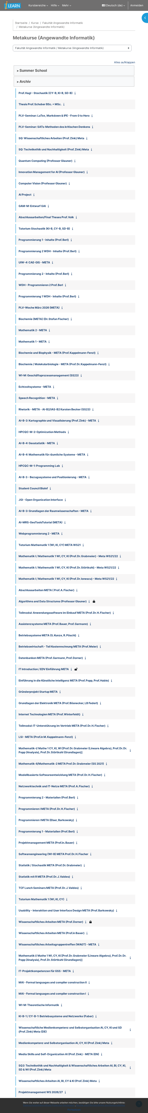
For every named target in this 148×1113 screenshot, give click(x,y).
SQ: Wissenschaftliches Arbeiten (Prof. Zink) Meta (51, 138)
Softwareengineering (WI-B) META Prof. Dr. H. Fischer (53, 854)
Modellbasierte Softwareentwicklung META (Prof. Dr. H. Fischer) (60, 775)
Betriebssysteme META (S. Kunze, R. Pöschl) (47, 635)
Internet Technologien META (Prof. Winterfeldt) (49, 714)
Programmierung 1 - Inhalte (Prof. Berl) (44, 240)
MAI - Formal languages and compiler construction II (53, 982)
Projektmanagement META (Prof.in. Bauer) (46, 842)
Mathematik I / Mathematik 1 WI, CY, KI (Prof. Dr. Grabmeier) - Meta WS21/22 (68, 556)
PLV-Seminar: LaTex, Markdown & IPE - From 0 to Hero (54, 115)
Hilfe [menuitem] (54, 5)
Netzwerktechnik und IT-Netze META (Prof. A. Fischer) (54, 786)
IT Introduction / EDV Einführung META (44, 669)
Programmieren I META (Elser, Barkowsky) (46, 820)
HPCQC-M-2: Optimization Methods (42, 432)
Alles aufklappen (124, 62)
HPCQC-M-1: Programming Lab (39, 465)
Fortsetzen (74, 1109)
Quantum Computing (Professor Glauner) (45, 161)
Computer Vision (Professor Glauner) (43, 183)
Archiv (25, 81)
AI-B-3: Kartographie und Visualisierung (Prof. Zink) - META (57, 420)
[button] (113, 5)
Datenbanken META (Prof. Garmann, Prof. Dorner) (51, 658)
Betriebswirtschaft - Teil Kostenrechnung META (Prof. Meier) (58, 646)
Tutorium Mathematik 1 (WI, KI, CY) (41, 899)
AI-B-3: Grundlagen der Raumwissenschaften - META (53, 511)
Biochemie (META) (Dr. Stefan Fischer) (44, 319)
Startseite (21, 23)
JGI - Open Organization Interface (41, 499)
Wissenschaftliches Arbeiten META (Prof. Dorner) (51, 922)
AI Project (25, 194)
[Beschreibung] (75, 93)
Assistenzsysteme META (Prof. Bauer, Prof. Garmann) (53, 624)
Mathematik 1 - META (33, 341)
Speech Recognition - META (37, 398)
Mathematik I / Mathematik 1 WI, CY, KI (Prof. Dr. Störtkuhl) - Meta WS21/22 (67, 567)
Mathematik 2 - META (33, 330)
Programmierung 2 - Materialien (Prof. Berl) (47, 797)
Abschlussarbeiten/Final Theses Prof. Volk (46, 217)
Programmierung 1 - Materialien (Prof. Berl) (47, 831)
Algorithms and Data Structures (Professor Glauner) (53, 601)
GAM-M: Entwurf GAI (32, 206)
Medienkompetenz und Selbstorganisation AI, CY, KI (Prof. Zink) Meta (64, 1043)
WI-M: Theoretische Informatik (39, 1005)
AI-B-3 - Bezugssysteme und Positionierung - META (52, 477)
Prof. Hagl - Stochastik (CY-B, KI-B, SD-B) (46, 93)
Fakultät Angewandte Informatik (62, 23)
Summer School (33, 70)
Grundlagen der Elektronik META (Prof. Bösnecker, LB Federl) (58, 703)
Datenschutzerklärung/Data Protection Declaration (49, 1105)
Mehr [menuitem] (65, 5)
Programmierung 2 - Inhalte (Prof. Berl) (44, 273)
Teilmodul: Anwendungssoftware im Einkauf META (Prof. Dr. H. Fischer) (65, 612)
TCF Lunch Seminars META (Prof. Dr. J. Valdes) (49, 888)
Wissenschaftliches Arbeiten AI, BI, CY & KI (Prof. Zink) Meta (58, 1081)
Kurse (35, 23)
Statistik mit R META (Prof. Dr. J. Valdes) (44, 876)
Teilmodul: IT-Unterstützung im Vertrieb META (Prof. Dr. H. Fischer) (62, 725)
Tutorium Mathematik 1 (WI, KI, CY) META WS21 (50, 545)
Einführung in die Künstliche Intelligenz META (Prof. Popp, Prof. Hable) (64, 680)
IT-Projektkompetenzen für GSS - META (45, 971)
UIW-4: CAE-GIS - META (34, 262)
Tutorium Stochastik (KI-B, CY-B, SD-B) (44, 228)
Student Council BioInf (33, 488)
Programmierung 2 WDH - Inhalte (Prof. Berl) (48, 251)
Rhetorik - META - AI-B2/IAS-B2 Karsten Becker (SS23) (54, 409)
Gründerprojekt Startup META (38, 691)
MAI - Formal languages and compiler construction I (52, 993)
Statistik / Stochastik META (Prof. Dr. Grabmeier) (50, 865)
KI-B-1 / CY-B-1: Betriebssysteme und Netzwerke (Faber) (56, 1016)
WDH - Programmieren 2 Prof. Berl (41, 285)
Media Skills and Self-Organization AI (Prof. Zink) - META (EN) (59, 1054)
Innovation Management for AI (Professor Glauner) (52, 172)
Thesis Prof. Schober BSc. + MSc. (40, 104)
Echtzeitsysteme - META (35, 386)
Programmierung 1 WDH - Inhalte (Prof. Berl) (47, 296)
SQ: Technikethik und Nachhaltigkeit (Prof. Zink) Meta (54, 149)
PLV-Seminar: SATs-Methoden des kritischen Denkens (54, 127)
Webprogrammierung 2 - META (39, 533)
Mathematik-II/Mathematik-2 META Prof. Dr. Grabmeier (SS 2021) (61, 763)
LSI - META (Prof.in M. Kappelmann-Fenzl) (46, 737)
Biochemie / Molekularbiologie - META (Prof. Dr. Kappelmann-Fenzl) (62, 364)
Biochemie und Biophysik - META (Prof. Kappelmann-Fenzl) (57, 352)
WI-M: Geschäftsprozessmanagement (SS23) (49, 375)
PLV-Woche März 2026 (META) (39, 307)
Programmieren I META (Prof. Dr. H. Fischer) (47, 809)
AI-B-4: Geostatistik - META (37, 443)
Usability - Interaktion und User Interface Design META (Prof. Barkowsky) (66, 910)
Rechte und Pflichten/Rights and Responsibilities (100, 1105)
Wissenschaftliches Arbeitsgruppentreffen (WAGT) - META (57, 944)
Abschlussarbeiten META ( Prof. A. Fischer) (46, 590)
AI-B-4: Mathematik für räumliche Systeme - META (52, 454)
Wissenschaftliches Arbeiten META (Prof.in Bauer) (51, 933)
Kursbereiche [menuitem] (37, 5)
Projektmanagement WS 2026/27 (41, 1092)
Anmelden (136, 5)
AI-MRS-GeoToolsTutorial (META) (40, 522)
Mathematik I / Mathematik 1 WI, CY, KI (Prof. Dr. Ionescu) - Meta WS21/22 (66, 578)
